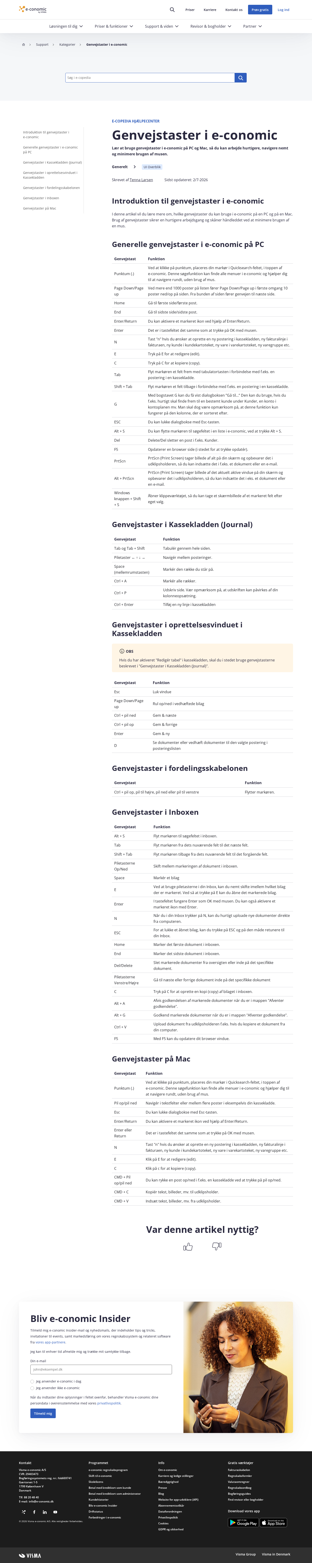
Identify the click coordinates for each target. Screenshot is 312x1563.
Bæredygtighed (168, 1482)
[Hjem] (23, 44)
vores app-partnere (50, 1342)
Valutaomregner (238, 1482)
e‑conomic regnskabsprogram (108, 1470)
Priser (190, 10)
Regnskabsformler (240, 1476)
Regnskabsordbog (239, 1488)
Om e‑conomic (167, 1470)
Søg (241, 77)
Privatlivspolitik (168, 1517)
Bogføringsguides (239, 1494)
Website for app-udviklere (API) (178, 1500)
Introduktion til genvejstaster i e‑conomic (46, 134)
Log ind (283, 10)
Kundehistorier (98, 1500)
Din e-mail (38, 1361)
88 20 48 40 (31, 1497)
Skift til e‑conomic (100, 1476)
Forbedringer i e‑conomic (105, 1517)
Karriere (210, 10)
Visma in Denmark (276, 1554)
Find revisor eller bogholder (245, 1500)
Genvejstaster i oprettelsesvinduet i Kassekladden (50, 175)
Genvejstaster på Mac (39, 208)
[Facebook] (34, 1512)
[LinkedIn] (45, 1512)
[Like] (188, 1246)
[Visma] (30, 1556)
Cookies (163, 1523)
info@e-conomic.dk (41, 1501)
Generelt (120, 166)
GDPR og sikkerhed (170, 1529)
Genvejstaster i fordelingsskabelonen (51, 188)
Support (42, 44)
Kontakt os (234, 10)
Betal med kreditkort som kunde (110, 1488)
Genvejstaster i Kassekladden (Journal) (52, 162)
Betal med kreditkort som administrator (115, 1494)
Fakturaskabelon (239, 1470)
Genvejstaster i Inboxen (41, 198)
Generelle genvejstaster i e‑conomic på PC (50, 149)
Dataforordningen (170, 1511)
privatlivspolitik (109, 1403)
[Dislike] (217, 1246)
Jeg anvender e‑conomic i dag (58, 1381)
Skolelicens (96, 1482)
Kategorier (67, 44)
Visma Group (246, 1554)
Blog (161, 1494)
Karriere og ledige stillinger (175, 1476)
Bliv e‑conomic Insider (103, 1505)
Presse (162, 1488)
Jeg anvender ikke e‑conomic (58, 1388)
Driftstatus (96, 1511)
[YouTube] (55, 1512)
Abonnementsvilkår (171, 1505)
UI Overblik (152, 167)
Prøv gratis (260, 10)
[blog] (24, 1512)
